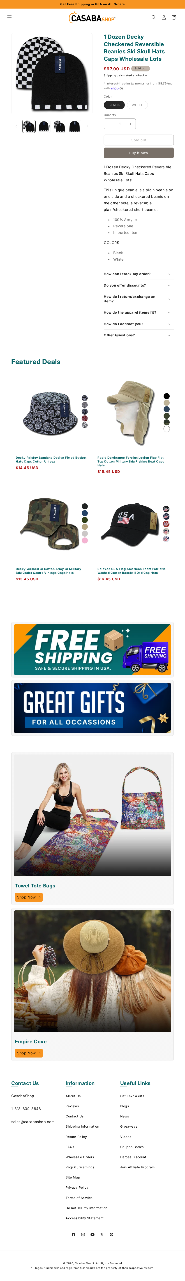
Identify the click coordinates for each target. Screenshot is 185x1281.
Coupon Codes (132, 1147)
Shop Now (26, 897)
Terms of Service (79, 1198)
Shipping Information (82, 1126)
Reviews (72, 1106)
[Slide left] (16, 126)
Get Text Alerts (132, 1096)
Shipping (110, 75)
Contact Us (74, 1116)
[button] (9, 17)
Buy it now (138, 153)
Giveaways (128, 1126)
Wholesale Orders (80, 1157)
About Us (73, 1096)
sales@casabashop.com (33, 1121)
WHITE (140, 106)
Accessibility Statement (85, 1218)
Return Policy (76, 1137)
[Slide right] (87, 126)
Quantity (110, 115)
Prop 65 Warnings (80, 1167)
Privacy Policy (77, 1187)
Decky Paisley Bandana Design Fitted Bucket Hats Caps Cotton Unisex (51, 459)
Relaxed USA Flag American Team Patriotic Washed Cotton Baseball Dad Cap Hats (131, 570)
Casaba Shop (83, 1263)
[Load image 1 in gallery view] (28, 126)
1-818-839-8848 (26, 1108)
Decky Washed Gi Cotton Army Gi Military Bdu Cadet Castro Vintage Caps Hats (48, 570)
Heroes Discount (133, 1157)
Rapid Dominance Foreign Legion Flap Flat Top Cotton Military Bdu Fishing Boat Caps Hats (130, 461)
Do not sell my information (86, 1208)
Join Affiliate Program (137, 1167)
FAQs (70, 1147)
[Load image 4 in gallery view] (59, 126)
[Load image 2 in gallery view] (44, 126)
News (124, 1116)
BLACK (117, 106)
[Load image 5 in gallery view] (74, 126)
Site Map (73, 1177)
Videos (125, 1137)
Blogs (124, 1106)
